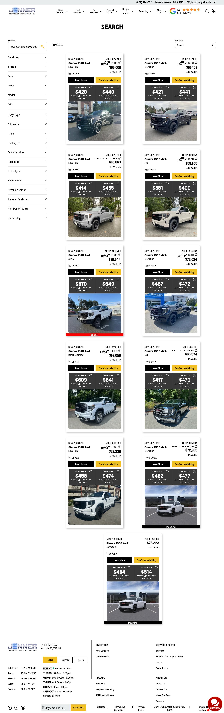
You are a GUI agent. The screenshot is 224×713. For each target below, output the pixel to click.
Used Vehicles (77, 11)
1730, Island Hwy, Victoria (198, 2)
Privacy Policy (141, 708)
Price (11, 133)
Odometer (14, 124)
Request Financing (105, 689)
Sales (50, 659)
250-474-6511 (28, 678)
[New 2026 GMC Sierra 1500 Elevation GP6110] (133, 601)
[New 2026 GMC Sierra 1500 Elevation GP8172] (94, 217)
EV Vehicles (94, 11)
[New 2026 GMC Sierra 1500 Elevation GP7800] (94, 121)
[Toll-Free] (213, 11)
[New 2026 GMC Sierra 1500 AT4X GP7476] (94, 313)
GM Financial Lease (105, 695)
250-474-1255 (28, 673)
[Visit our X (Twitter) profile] (16, 708)
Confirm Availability (108, 80)
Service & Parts (126, 11)
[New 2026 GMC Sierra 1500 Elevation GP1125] (171, 121)
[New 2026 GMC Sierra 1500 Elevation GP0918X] (171, 505)
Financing (143, 11)
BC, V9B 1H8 (55, 648)
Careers (160, 701)
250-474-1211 (28, 683)
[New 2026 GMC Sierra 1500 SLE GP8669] (171, 409)
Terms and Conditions (119, 708)
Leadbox (202, 710)
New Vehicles (61, 11)
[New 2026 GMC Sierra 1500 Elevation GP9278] (94, 505)
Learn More (81, 80)
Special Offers (110, 11)
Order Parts (162, 668)
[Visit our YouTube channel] (23, 708)
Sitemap (101, 706)
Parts (81, 659)
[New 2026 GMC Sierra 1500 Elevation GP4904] (171, 313)
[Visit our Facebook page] (10, 708)
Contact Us (161, 689)
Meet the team (163, 695)
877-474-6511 (28, 667)
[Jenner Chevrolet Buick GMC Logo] (23, 11)
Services (160, 650)
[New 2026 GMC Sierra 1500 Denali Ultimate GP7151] (94, 409)
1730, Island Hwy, (49, 644)
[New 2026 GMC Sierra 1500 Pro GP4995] (171, 217)
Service (65, 659)
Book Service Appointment (169, 656)
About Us (160, 11)
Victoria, (45, 648)
